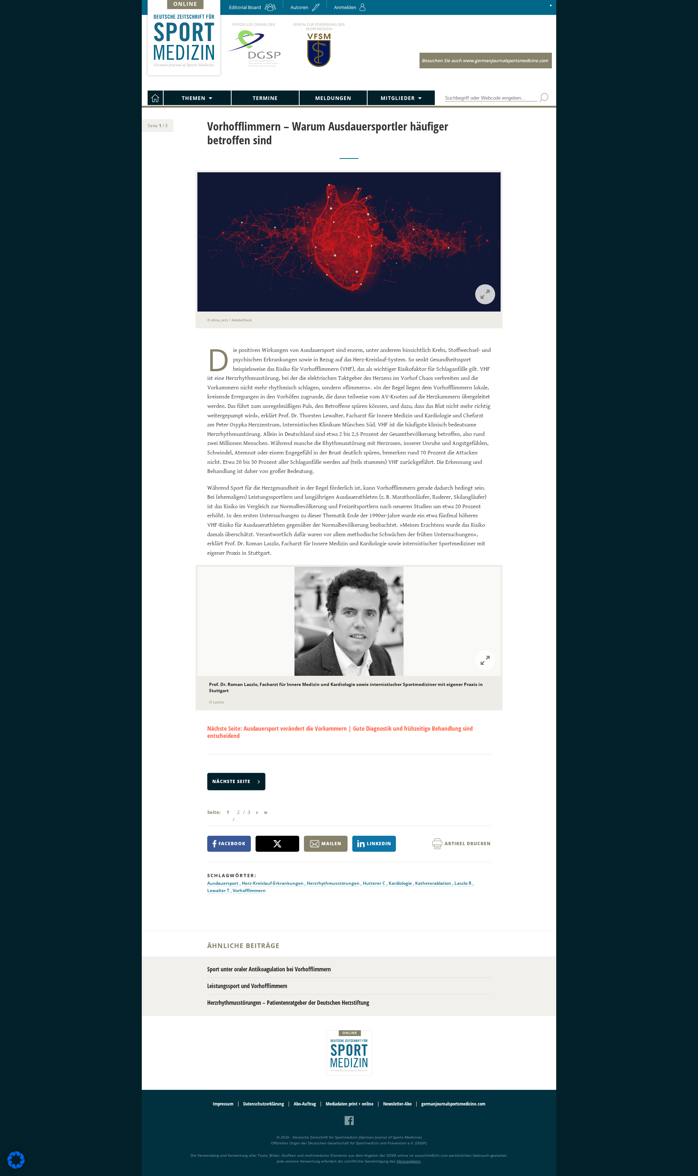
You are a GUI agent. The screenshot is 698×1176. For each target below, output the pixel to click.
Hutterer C (374, 883)
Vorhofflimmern (249, 890)
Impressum (223, 1103)
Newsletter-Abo (397, 1103)
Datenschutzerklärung (263, 1103)
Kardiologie (401, 883)
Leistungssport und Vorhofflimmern (247, 986)
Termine (265, 98)
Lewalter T (218, 890)
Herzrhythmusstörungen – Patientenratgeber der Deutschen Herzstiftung (288, 1003)
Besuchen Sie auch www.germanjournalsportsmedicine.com (485, 60)
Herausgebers (409, 1161)
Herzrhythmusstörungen (334, 883)
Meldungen (333, 98)
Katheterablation (433, 883)
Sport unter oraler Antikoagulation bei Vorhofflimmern (269, 969)
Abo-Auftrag (305, 1103)
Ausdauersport (223, 883)
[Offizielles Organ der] (253, 66)
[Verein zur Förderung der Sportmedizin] (319, 66)
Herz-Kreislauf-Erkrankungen (273, 883)
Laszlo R (463, 883)
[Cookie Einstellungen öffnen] (16, 1167)
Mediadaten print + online (349, 1103)
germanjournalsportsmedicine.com (453, 1103)
